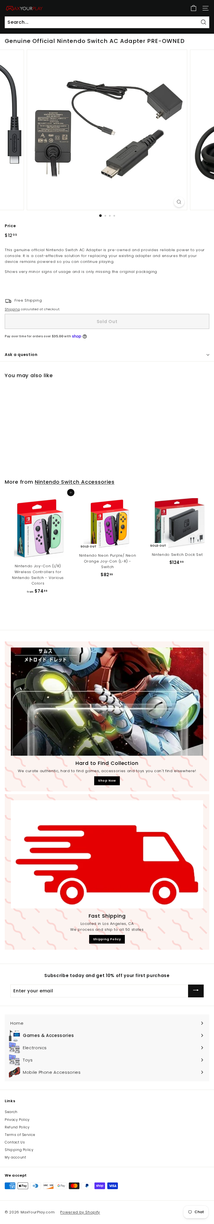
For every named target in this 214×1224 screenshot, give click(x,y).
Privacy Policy (17, 1119)
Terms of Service (20, 1134)
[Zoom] (179, 202)
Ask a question (21, 354)
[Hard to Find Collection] (107, 702)
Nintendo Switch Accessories (75, 481)
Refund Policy (17, 1127)
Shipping (12, 309)
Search (11, 1111)
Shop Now (107, 780)
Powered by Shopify (80, 1212)
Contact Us (15, 1142)
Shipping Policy (107, 939)
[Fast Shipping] (107, 854)
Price (10, 226)
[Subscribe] (196, 991)
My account (15, 1157)
